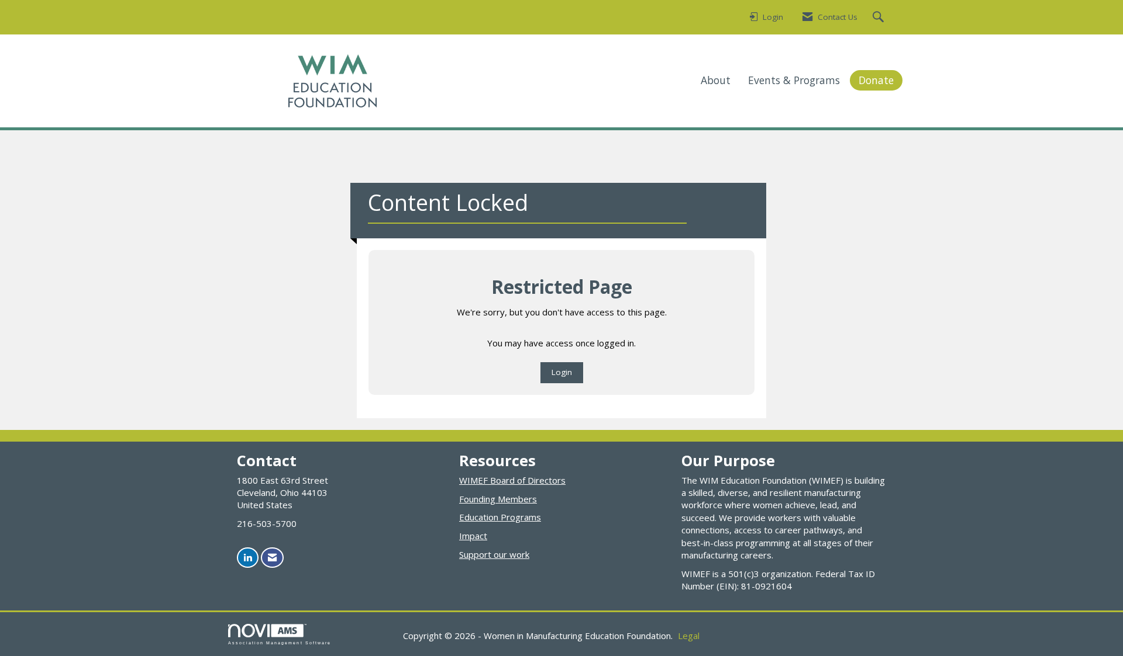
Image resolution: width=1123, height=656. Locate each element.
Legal (689, 635)
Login (562, 372)
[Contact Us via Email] (272, 557)
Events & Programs (794, 80)
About (716, 80)
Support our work (494, 554)
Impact (473, 536)
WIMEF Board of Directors (512, 480)
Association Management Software (279, 643)
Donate (876, 80)
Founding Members (498, 499)
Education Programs (500, 517)
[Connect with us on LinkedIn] (248, 557)
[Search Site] (880, 17)
